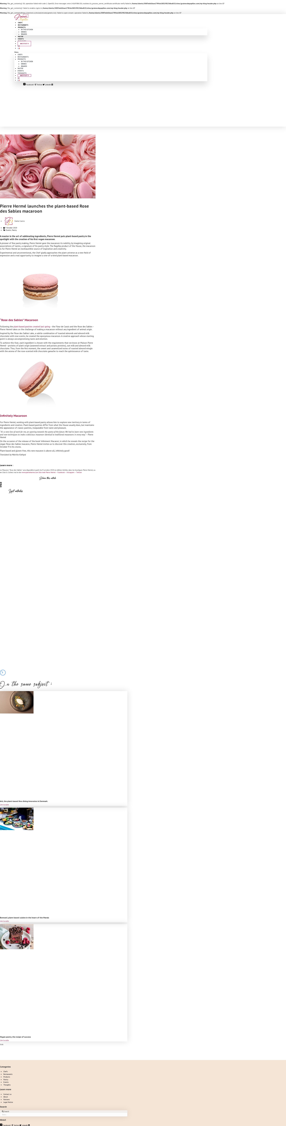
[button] (110, 52)
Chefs (20, 54)
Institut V (24, 44)
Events (21, 71)
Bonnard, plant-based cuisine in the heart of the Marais (15, 628)
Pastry (20, 68)
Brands (24, 34)
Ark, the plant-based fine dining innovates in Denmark (14, 571)
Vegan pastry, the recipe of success (15, 1037)
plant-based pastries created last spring (32, 326)
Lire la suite (4, 804)
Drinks (23, 32)
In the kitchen (27, 29)
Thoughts (22, 73)
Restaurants (23, 57)
